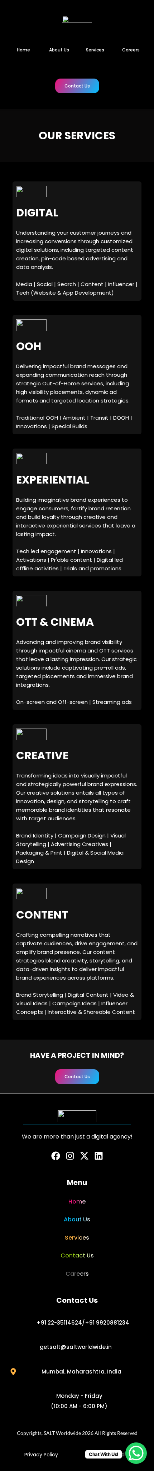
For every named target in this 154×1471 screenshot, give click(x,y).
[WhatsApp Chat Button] (136, 1453)
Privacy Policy (41, 1454)
